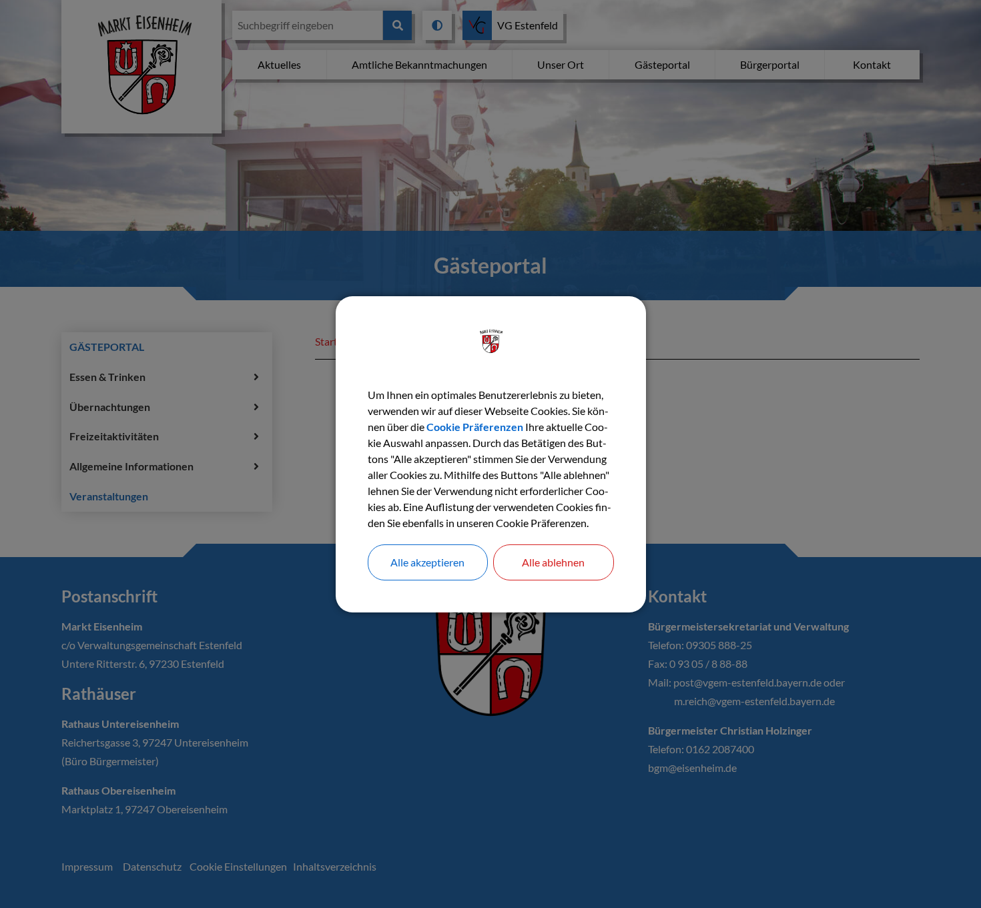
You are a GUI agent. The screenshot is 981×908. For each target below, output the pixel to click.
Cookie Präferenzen (474, 426)
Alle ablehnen (553, 562)
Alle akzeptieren (427, 562)
